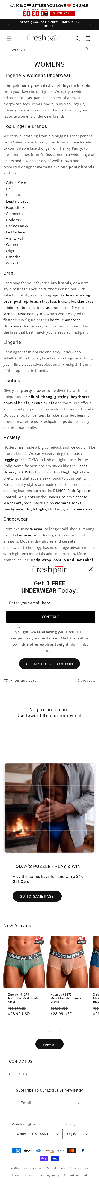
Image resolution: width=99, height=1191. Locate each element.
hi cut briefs (42, 403)
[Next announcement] (90, 24)
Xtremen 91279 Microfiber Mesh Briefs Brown (66, 998)
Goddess (13, 219)
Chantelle (14, 195)
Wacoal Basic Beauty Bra (24, 313)
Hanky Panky (17, 226)
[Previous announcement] (8, 24)
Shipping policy (49, 1175)
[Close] (90, 569)
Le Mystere (15, 232)
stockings (56, 509)
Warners (13, 244)
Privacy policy (79, 1168)
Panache (13, 257)
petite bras (41, 307)
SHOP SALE (62, 13)
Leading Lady (17, 201)
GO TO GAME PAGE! (37, 896)
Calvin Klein (16, 182)
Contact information (77, 1175)
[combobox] (49, 49)
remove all (71, 715)
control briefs (16, 403)
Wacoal (12, 263)
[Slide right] (60, 1031)
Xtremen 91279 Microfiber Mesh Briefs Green (23, 998)
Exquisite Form (19, 207)
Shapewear (15, 519)
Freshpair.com (31, 1167)
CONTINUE (51, 617)
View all (50, 1044)
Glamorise (14, 213)
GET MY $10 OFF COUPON (49, 663)
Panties (11, 380)
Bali (9, 189)
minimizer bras (16, 307)
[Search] (87, 49)
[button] (9, 38)
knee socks (83, 509)
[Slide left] (39, 1031)
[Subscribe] (78, 1103)
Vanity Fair (15, 238)
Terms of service (23, 1175)
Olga (10, 250)
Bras (8, 273)
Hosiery (11, 437)
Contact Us (18, 1074)
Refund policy (55, 1168)
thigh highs (35, 509)
